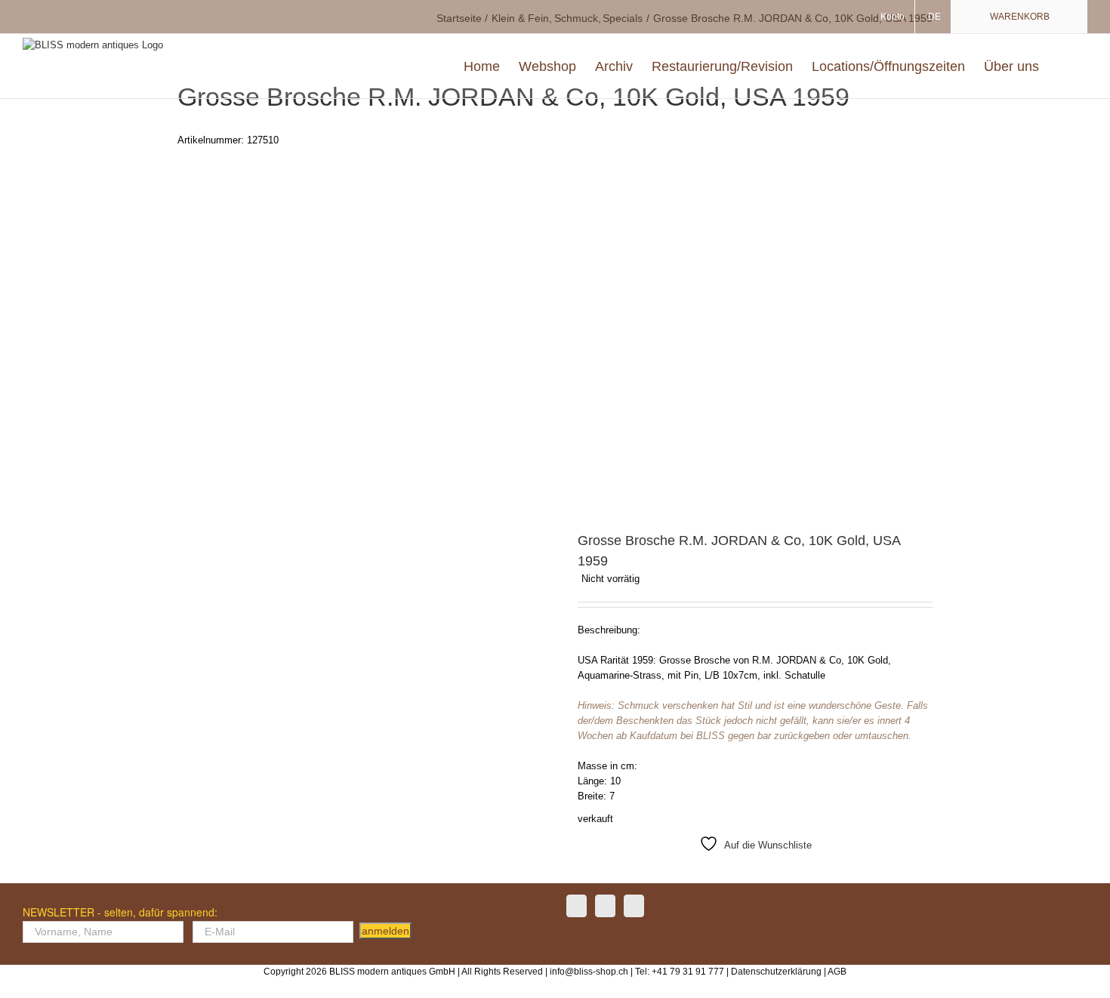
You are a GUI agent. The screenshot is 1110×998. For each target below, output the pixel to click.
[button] (1063, 66)
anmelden (385, 931)
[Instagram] (605, 906)
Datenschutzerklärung (776, 971)
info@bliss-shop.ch (589, 971)
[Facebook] (576, 906)
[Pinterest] (634, 906)
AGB (837, 971)
